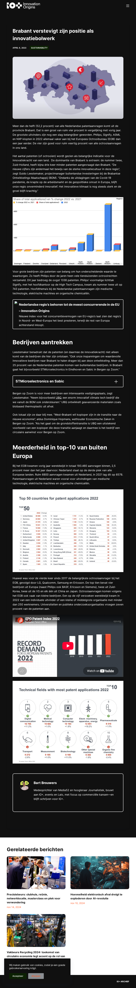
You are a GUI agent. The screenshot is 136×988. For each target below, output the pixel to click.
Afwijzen (36, 976)
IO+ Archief (123, 981)
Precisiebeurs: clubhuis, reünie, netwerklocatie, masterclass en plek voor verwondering (33, 898)
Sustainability (39, 48)
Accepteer (17, 976)
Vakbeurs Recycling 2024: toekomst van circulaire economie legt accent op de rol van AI (36, 956)
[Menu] (127, 5)
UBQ (58, 397)
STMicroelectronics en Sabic (40, 381)
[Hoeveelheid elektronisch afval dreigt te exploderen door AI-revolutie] (99, 872)
